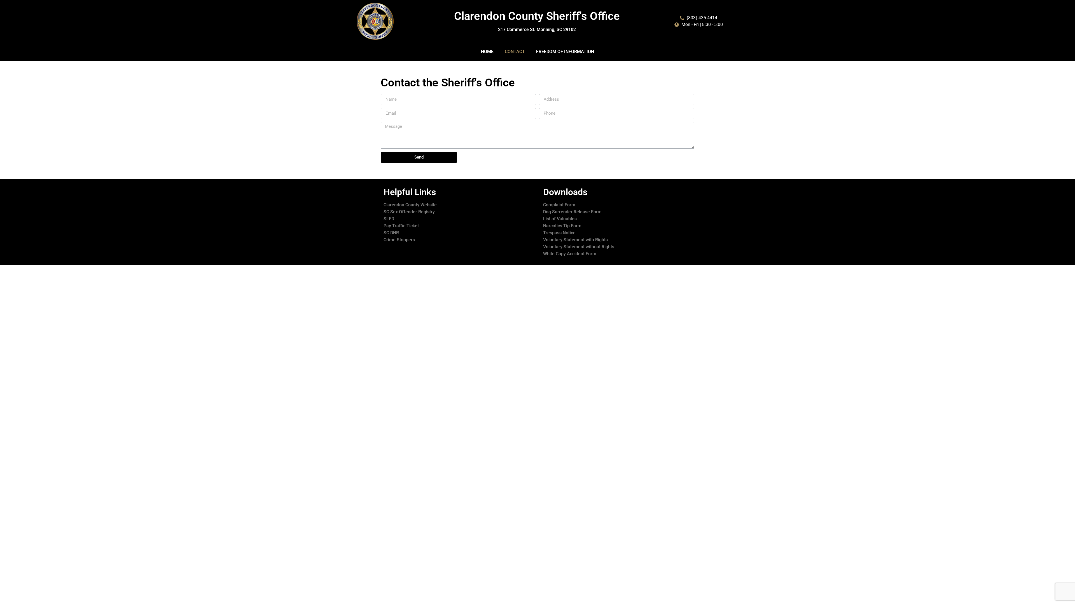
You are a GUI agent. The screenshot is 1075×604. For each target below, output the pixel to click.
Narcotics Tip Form (562, 225)
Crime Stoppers (399, 239)
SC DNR (391, 232)
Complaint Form (559, 204)
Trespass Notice (559, 232)
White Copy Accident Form (569, 253)
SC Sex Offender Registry (409, 211)
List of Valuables (560, 218)
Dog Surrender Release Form (572, 211)
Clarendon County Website (410, 204)
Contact (515, 51)
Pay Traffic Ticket (401, 225)
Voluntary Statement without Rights (578, 246)
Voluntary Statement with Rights (575, 239)
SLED (389, 218)
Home (487, 51)
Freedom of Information (565, 51)
